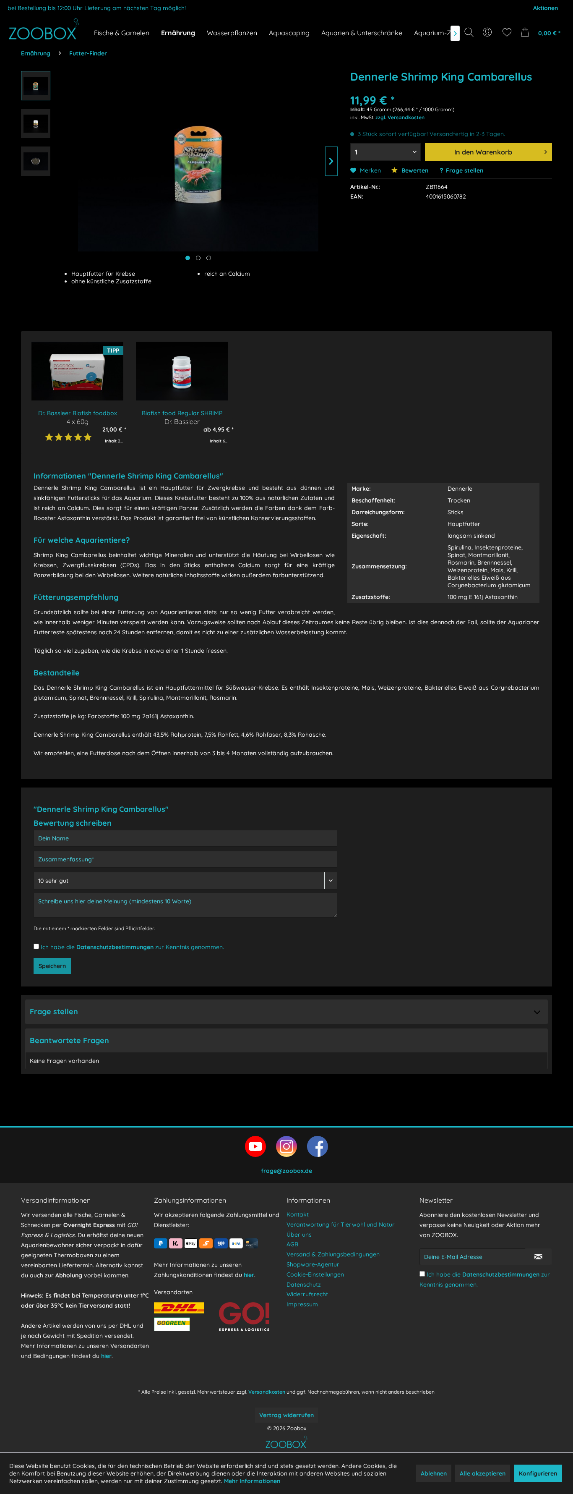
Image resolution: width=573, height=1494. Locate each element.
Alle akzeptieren (482, 1473)
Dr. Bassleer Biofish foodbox (77, 413)
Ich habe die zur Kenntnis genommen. (132, 947)
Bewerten (414, 170)
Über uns (299, 1234)
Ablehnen (434, 1473)
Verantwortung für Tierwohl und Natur (340, 1224)
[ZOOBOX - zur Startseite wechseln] (44, 28)
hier (106, 1356)
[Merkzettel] (507, 32)
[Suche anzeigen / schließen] (469, 32)
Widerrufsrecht (307, 1294)
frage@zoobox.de (286, 1171)
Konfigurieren (538, 1473)
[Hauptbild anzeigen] (187, 258)
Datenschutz (303, 1284)
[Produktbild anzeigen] (198, 258)
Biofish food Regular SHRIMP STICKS (182, 413)
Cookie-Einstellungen (315, 1274)
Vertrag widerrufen (286, 1415)
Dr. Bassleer (182, 421)
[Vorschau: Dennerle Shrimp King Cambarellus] (35, 85)
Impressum (302, 1304)
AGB (292, 1244)
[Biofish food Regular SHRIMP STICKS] (182, 371)
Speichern (52, 966)
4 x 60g (78, 421)
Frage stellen (464, 170)
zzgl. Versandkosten (400, 117)
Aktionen (545, 8)
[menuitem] (488, 32)
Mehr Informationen (252, 1481)
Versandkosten (266, 1392)
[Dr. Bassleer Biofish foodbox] (77, 371)
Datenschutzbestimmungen (115, 947)
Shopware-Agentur (312, 1264)
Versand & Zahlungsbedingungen (333, 1254)
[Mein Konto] (488, 32)
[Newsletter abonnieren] (538, 1256)
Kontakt (297, 1214)
